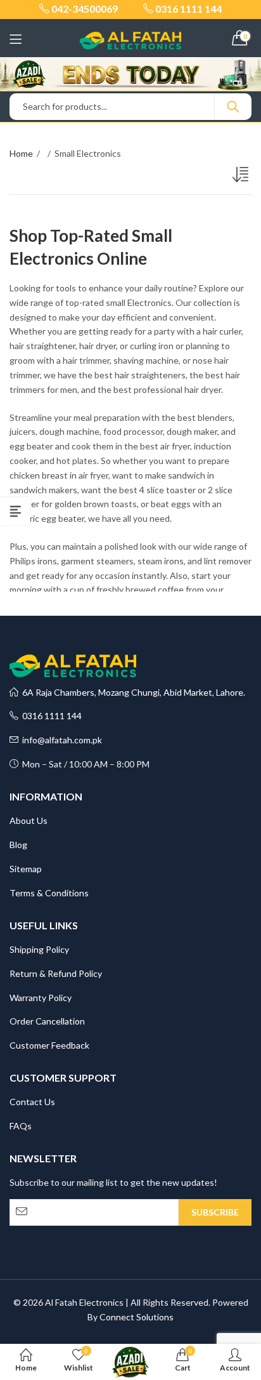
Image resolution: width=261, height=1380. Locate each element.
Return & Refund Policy (56, 973)
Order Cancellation (47, 1021)
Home (21, 153)
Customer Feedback (49, 1045)
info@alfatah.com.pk (60, 739)
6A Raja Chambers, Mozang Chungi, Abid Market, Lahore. (131, 692)
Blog (18, 844)
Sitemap (26, 868)
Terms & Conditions (49, 892)
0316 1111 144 (50, 715)
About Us (29, 820)
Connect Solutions (136, 1316)
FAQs (21, 1125)
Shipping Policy (39, 949)
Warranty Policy (41, 997)
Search (233, 106)
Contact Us (32, 1101)
